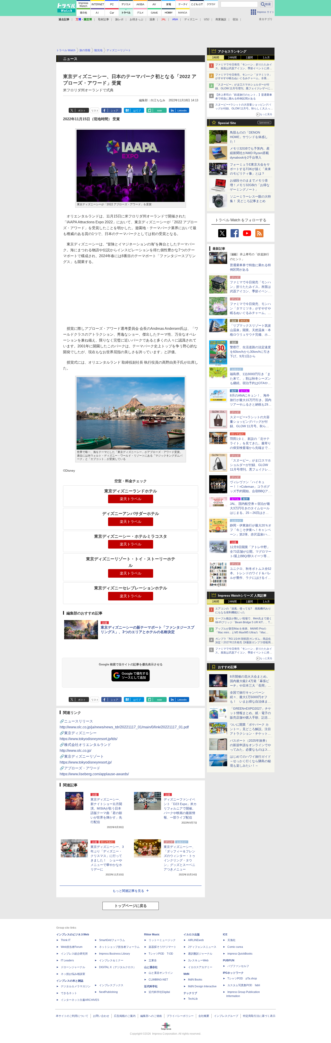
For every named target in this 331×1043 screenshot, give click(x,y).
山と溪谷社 (151, 967)
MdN (186, 974)
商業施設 (220, 19)
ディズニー (191, 19)
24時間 (232, 57)
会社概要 (203, 1016)
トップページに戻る (130, 906)
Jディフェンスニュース (202, 946)
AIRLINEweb (196, 940)
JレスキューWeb (198, 960)
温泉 (152, 19)
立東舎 (153, 960)
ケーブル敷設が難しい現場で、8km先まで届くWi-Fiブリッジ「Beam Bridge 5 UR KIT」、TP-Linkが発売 (243, 622)
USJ (206, 19)
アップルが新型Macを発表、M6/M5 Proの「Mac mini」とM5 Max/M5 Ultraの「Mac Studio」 (240, 632)
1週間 (249, 57)
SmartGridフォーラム (112, 940)
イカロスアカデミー (200, 967)
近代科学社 (151, 986)
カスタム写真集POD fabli (243, 985)
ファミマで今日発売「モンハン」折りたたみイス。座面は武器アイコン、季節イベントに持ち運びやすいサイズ (243, 68)
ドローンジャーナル (73, 967)
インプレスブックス (111, 985)
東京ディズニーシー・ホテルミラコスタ (130, 536)
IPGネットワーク (233, 972)
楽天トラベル (130, 499)
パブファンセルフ (238, 966)
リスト (95, 110)
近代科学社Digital (159, 992)
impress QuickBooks (239, 953)
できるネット (69, 993)
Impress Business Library (114, 953)
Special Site (227, 123)
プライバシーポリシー (180, 1016)
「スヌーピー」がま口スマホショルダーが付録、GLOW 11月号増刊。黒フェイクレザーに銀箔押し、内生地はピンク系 (244, 88)
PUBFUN (228, 960)
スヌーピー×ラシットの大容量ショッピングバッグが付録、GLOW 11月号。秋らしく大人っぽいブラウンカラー (244, 108)
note (159, 110)
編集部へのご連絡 (151, 1016)
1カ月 (266, 57)
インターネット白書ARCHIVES (80, 999)
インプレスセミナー (111, 960)
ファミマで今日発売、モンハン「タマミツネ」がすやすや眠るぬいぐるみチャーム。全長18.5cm (243, 78)
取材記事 (103, 19)
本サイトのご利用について (72, 1016)
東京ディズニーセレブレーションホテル (130, 588)
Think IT (65, 940)
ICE (225, 934)
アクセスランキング (232, 51)
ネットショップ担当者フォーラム (119, 946)
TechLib (193, 998)
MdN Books (195, 979)
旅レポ (119, 19)
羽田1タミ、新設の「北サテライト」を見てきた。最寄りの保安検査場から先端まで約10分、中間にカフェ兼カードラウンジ (250, 448)
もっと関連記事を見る (128, 891)
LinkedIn (182, 110)
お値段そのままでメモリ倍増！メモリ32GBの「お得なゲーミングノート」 (250, 185)
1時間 (215, 57)
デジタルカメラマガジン (76, 986)
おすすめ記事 (227, 667)
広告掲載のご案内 (125, 1016)
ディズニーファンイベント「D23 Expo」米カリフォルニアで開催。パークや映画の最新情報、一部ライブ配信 (180, 808)
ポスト (82, 110)
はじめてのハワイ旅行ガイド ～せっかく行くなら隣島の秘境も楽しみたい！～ (250, 761)
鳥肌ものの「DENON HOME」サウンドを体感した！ (249, 137)
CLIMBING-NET (158, 979)
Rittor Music (152, 934)
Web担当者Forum (71, 946)
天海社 (231, 940)
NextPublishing (108, 992)
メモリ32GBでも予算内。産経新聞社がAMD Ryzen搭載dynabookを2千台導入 (250, 153)
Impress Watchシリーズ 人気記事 (242, 595)
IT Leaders (67, 960)
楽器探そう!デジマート (162, 946)
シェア (114, 110)
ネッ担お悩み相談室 (73, 974)
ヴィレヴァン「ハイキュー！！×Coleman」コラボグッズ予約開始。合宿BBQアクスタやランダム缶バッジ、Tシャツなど (250, 491)
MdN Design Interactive (202, 986)
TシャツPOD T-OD (161, 953)
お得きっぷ (136, 19)
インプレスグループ (226, 1016)
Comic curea (235, 946)
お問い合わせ (101, 1016)
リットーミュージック (162, 940)
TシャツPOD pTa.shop (242, 978)
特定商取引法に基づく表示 (259, 1016)
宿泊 (235, 19)
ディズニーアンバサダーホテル (130, 513)
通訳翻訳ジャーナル (200, 953)
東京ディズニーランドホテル (130, 491)
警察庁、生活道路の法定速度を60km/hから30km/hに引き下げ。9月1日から (250, 351)
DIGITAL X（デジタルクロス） (117, 967)
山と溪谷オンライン (161, 972)
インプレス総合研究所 (74, 953)
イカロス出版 (192, 934)
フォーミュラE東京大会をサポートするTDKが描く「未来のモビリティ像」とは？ (250, 169)
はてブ (137, 110)
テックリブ (190, 993)
